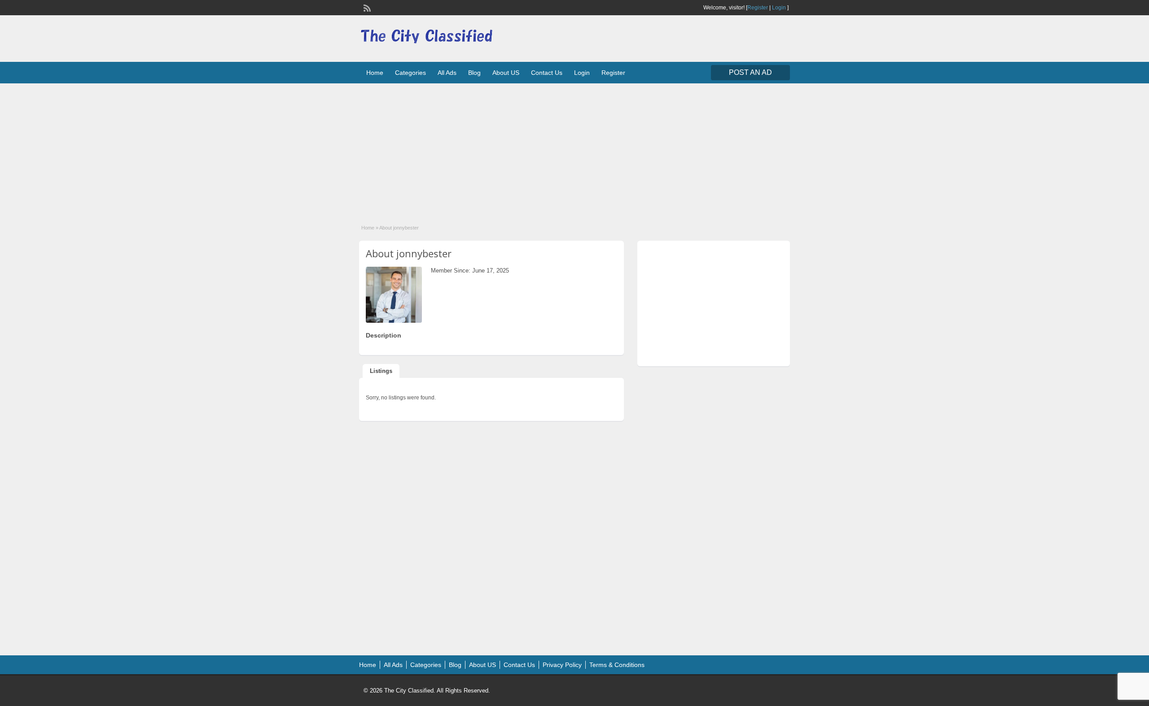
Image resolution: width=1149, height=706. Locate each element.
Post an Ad (750, 72)
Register (757, 7)
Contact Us (546, 72)
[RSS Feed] (366, 7)
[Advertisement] (574, 148)
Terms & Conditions (617, 664)
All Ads (447, 72)
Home (374, 72)
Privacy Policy (562, 664)
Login (779, 7)
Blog (474, 72)
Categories (410, 72)
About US (505, 72)
